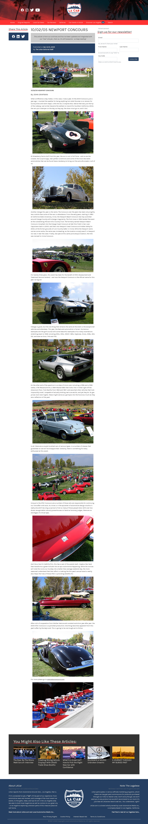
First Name (102, 47)
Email (100, 38)
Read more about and (31, 812)
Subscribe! (133, 59)
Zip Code (101, 56)
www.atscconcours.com (55, 679)
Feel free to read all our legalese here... (125, 812)
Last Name (123, 47)
